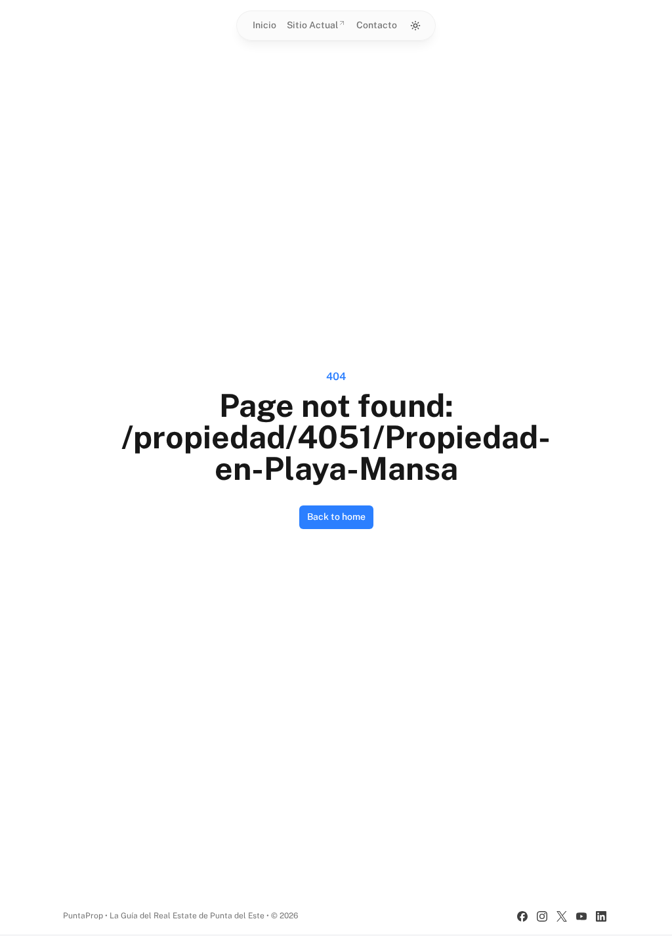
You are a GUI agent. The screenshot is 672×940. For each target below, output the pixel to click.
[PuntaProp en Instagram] (542, 916)
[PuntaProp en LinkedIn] (601, 916)
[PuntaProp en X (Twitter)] (562, 916)
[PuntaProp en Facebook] (522, 916)
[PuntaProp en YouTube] (581, 916)
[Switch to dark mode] (415, 25)
